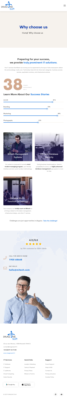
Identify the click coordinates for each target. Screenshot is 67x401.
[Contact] (61, 394)
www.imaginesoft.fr (9, 353)
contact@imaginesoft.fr (10, 347)
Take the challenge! (50, 221)
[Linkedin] (55, 394)
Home (25, 33)
